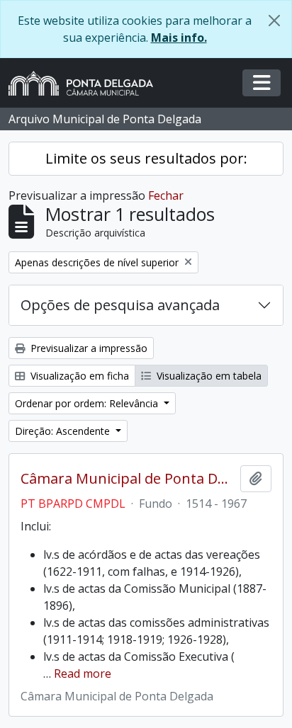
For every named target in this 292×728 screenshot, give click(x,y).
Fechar (166, 195)
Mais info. (179, 37)
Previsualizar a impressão (87, 348)
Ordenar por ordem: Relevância (88, 403)
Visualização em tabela (208, 375)
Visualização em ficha (78, 375)
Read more (82, 673)
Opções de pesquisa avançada (120, 304)
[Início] (86, 83)
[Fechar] (274, 20)
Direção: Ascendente (64, 431)
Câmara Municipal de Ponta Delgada (128, 478)
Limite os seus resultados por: (146, 158)
